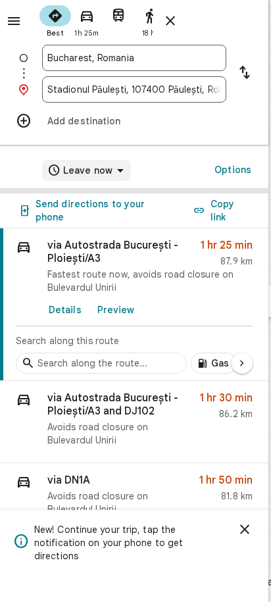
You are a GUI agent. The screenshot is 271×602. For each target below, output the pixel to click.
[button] (134, 422)
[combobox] (134, 58)
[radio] (55, 20)
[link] (134, 304)
